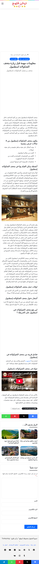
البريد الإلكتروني (33, 509)
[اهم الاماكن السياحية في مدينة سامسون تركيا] (10, 451)
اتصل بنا (5, 545)
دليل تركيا (33, 545)
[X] (23, 416)
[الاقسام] (3, 4)
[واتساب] (6, 416)
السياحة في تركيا (15, 54)
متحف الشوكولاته (16, 408)
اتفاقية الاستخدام (13, 545)
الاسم (35, 501)
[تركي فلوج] (20, 4)
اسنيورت (28, 361)
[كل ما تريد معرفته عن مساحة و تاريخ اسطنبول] (28, 451)
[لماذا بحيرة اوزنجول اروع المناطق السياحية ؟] (10, 434)
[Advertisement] (19, 30)
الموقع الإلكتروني (32, 518)
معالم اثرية (14, 59)
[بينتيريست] (14, 416)
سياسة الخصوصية (24, 545)
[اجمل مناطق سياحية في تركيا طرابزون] (28, 434)
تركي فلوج (24, 54)
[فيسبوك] (33, 416)
